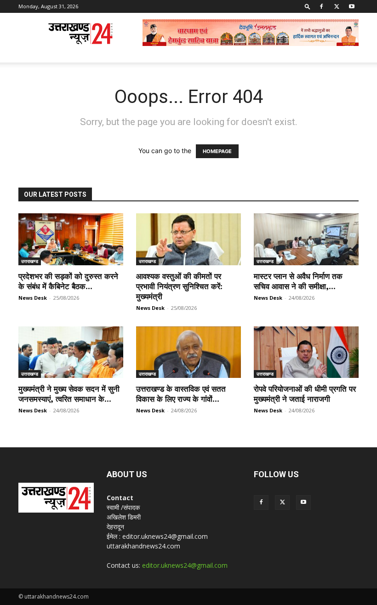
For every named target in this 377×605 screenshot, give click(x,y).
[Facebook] (321, 6)
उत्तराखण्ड (29, 261)
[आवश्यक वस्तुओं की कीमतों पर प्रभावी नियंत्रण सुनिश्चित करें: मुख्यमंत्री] (188, 239)
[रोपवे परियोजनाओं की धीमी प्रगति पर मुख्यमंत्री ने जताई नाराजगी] (306, 352)
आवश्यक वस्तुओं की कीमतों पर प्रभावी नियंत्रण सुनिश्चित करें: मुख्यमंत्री (179, 286)
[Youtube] (352, 6)
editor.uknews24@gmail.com (185, 565)
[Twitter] (336, 6)
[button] (307, 6)
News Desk (32, 297)
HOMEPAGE (217, 151)
